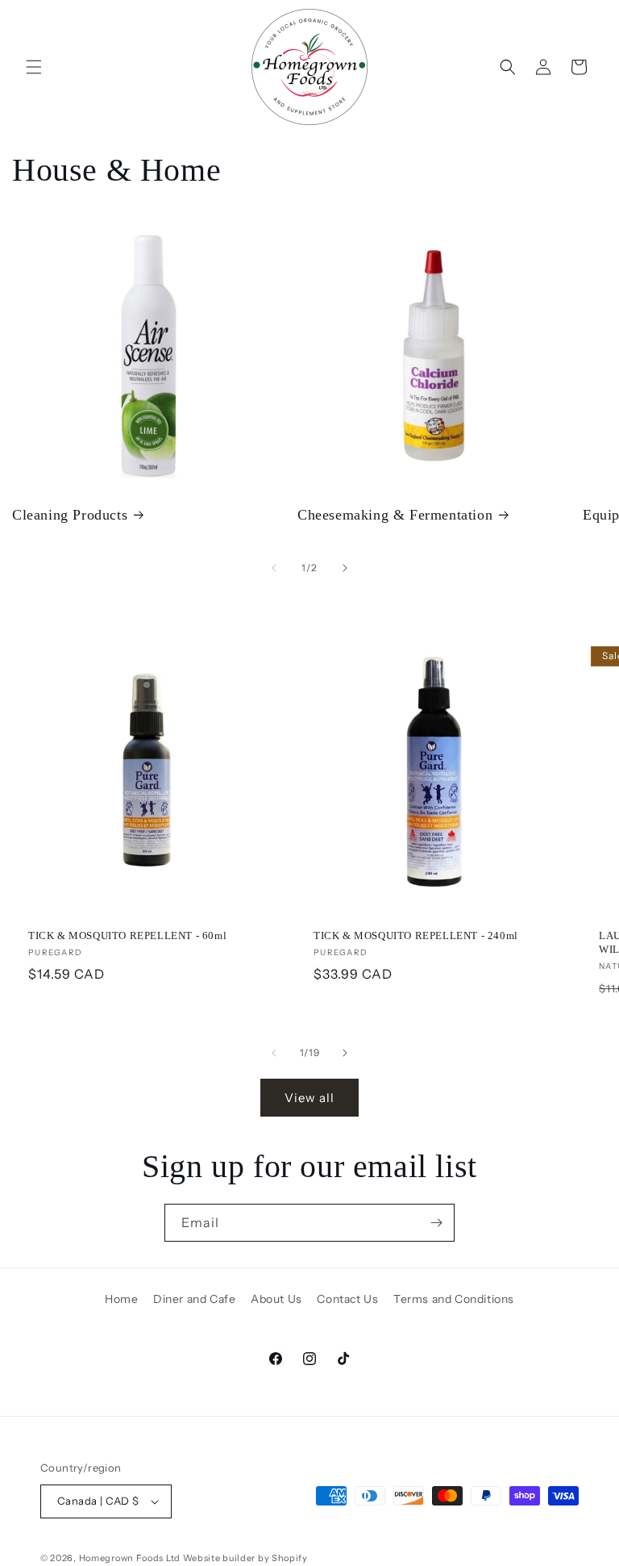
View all (309, 1097)
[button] (34, 67)
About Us (276, 1299)
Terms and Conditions (453, 1299)
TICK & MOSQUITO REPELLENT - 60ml (127, 935)
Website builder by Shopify (245, 1558)
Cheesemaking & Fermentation (394, 515)
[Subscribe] (436, 1223)
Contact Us (347, 1299)
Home (121, 1299)
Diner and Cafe (194, 1299)
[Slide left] (274, 568)
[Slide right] (345, 568)
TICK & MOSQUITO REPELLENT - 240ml (416, 935)
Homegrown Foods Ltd (130, 1558)
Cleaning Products (69, 515)
